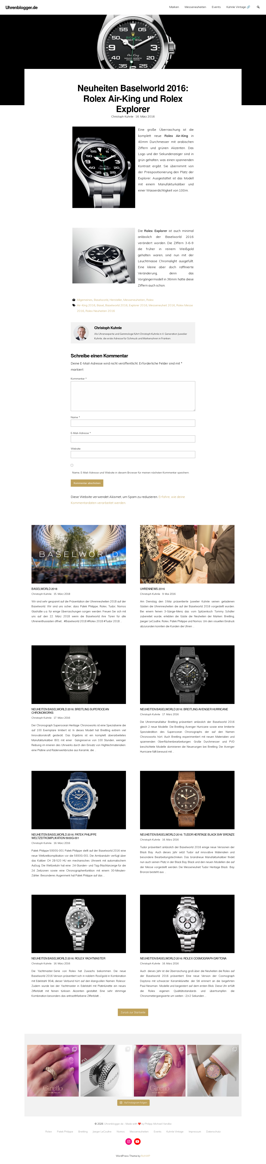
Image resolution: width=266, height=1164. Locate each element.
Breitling (83, 1131)
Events (216, 7)
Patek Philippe (65, 1131)
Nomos (121, 1131)
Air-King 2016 (86, 305)
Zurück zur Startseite (133, 1012)
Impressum (195, 1131)
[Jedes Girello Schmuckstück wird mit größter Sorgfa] (53, 1071)
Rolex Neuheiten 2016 (100, 311)
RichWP (145, 1155)
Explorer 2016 (138, 305)
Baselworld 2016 (116, 305)
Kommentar (79, 378)
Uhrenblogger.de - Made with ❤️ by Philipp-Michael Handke (138, 1123)
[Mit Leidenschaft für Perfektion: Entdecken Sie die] (213, 1071)
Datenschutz (213, 1131)
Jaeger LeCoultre (102, 1131)
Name (75, 417)
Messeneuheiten (195, 7)
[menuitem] (174, 7)
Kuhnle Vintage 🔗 (238, 7)
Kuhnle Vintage (174, 1131)
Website (76, 448)
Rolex (149, 300)
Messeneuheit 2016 (162, 305)
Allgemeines (84, 300)
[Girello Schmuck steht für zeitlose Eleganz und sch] (159, 1071)
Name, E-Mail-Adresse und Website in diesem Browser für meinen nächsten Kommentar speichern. (130, 472)
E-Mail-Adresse (81, 433)
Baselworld (101, 300)
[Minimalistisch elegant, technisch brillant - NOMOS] (106, 1071)
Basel (100, 305)
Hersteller (115, 300)
